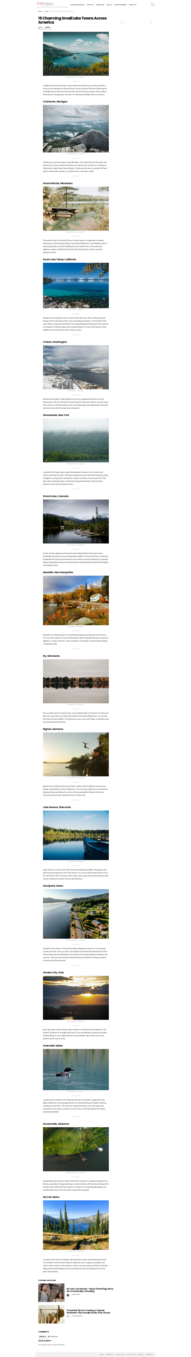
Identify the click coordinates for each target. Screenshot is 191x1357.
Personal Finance (78, 5)
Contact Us (149, 1354)
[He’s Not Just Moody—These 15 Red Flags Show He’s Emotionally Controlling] (51, 1292)
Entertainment (121, 5)
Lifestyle (90, 5)
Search (151, 23)
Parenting (100, 5)
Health (109, 5)
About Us (132, 5)
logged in (49, 1345)
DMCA (102, 1354)
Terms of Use (120, 1354)
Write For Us (110, 1354)
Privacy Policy (131, 1354)
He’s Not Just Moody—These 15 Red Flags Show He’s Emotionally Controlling (90, 1290)
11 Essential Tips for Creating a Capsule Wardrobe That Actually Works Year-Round (88, 1311)
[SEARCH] (152, 4)
